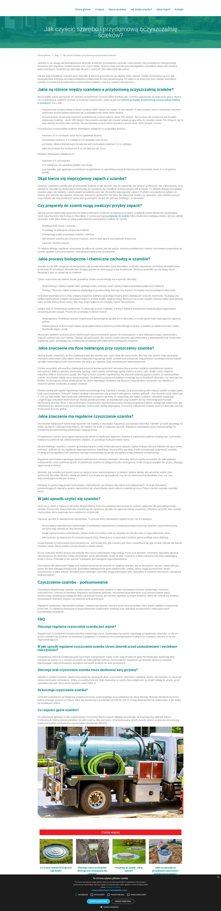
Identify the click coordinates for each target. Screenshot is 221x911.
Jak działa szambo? (141, 9)
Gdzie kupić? (163, 9)
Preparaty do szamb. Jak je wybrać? (129, 869)
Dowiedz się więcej (113, 887)
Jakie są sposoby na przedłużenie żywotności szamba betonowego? (165, 870)
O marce (99, 9)
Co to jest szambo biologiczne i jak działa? (56, 869)
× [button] (218, 877)
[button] (111, 890)
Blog (57, 55)
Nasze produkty (117, 9)
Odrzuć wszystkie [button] (123, 901)
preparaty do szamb (118, 215)
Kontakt (179, 9)
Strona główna (83, 9)
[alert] (110, 892)
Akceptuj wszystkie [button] (98, 901)
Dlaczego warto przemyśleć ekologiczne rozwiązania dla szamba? (92, 870)
